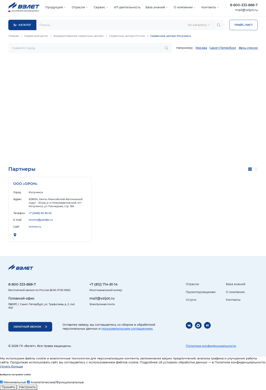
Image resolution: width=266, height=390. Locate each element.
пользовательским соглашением (127, 329)
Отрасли (78, 7)
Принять (8, 387)
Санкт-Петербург (222, 48)
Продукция (54, 7)
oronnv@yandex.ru (41, 219)
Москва (201, 48)
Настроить (27, 387)
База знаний (155, 7)
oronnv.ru (35, 226)
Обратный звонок (27, 326)
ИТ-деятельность (127, 7)
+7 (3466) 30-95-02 (40, 213)
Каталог (24, 24)
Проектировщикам (201, 292)
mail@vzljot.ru (246, 10)
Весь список (248, 48)
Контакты (208, 7)
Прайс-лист (243, 24)
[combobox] (198, 25)
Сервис (99, 7)
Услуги (191, 300)
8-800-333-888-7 (244, 5)
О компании (183, 7)
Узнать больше (11, 366)
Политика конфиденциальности (211, 346)
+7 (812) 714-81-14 (103, 284)
